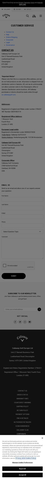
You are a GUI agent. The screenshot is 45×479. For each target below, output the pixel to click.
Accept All (22, 475)
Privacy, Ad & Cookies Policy (26, 458)
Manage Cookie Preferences (22, 462)
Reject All (22, 469)
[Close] (42, 438)
